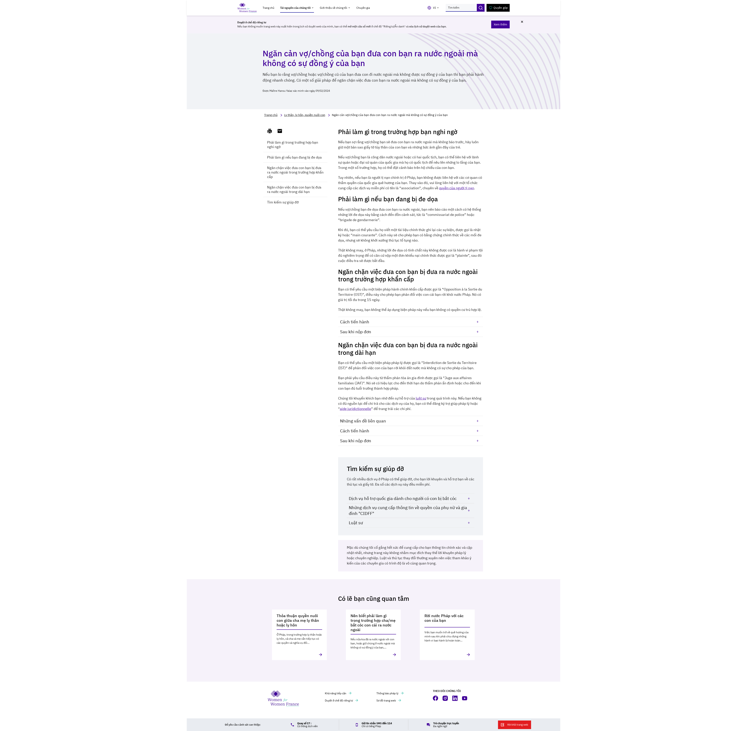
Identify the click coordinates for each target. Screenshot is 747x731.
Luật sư (356, 522)
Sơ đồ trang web (386, 700)
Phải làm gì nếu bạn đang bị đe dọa (294, 157)
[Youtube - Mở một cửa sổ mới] (465, 698)
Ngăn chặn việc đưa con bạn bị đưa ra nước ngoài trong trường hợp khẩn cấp (295, 172)
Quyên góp (501, 8)
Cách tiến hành (354, 322)
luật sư (421, 398)
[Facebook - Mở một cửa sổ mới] (436, 698)
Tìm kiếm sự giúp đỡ (283, 202)
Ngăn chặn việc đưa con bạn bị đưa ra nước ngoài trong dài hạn (294, 189)
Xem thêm (500, 24)
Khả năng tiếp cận (336, 693)
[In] (271, 131)
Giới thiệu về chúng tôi (333, 8)
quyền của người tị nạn (456, 188)
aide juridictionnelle (355, 408)
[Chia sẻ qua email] (281, 131)
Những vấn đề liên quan (363, 421)
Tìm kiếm (481, 8)
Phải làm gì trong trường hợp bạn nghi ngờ (292, 144)
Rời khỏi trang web (517, 724)
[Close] (522, 21)
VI (434, 8)
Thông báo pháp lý (387, 693)
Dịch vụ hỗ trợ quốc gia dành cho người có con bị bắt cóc (403, 498)
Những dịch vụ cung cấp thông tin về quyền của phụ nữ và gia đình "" (408, 510)
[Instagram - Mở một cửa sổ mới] (445, 698)
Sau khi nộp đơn (355, 331)
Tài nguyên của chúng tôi (295, 8)
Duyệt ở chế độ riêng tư (339, 700)
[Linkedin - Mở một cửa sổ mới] (455, 698)
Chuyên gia (363, 8)
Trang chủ (268, 8)
